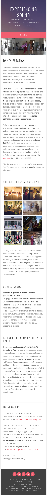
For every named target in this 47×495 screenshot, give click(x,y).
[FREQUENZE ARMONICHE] (15, 474)
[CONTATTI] (33, 474)
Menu (25, 35)
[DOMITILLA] (24, 474)
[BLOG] (28, 474)
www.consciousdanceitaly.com (28, 419)
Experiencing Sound (23, 12)
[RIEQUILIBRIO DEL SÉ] (19, 474)
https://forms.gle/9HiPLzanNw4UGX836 (22, 449)
